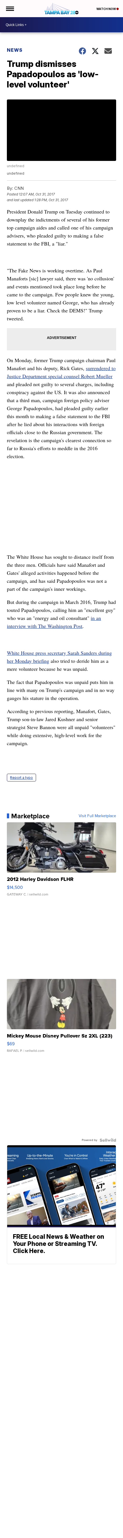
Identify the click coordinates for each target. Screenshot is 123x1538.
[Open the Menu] (9, 8)
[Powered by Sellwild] (108, 1140)
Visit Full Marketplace (97, 816)
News (15, 50)
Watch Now (106, 9)
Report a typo (21, 777)
